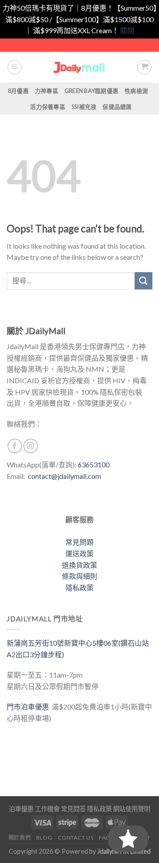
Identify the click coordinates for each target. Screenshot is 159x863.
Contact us (76, 837)
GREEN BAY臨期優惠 (91, 90)
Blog (44, 837)
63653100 (94, 464)
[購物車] (144, 67)
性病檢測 (136, 90)
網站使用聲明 (131, 809)
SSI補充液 (84, 106)
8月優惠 (18, 90)
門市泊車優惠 (29, 706)
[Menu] (15, 67)
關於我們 (19, 837)
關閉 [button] (127, 30)
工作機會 (47, 809)
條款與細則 (79, 576)
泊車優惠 (21, 809)
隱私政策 (79, 587)
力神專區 (46, 90)
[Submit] (143, 280)
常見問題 (79, 542)
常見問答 (73, 809)
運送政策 (79, 553)
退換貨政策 (79, 565)
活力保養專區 (47, 106)
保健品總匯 (117, 106)
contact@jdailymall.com (64, 476)
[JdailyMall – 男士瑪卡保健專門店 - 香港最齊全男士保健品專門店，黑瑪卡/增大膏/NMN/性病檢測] (80, 67)
